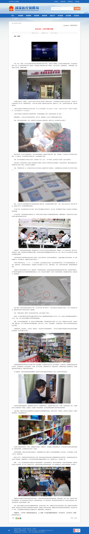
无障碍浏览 (70, 1)
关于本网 (24, 528)
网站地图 (77, 1)
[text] (62, 8)
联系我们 (34, 528)
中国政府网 (62, 1)
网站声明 (29, 528)
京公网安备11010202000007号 (46, 530)
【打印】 (72, 518)
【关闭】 (75, 518)
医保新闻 (16, 23)
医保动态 (20, 23)
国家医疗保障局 (17, 528)
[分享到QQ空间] (20, 518)
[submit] (77, 8)
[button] (70, 25)
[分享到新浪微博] (18, 518)
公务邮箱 (56, 1)
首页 (12, 23)
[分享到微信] (16, 518)
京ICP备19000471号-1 (32, 530)
